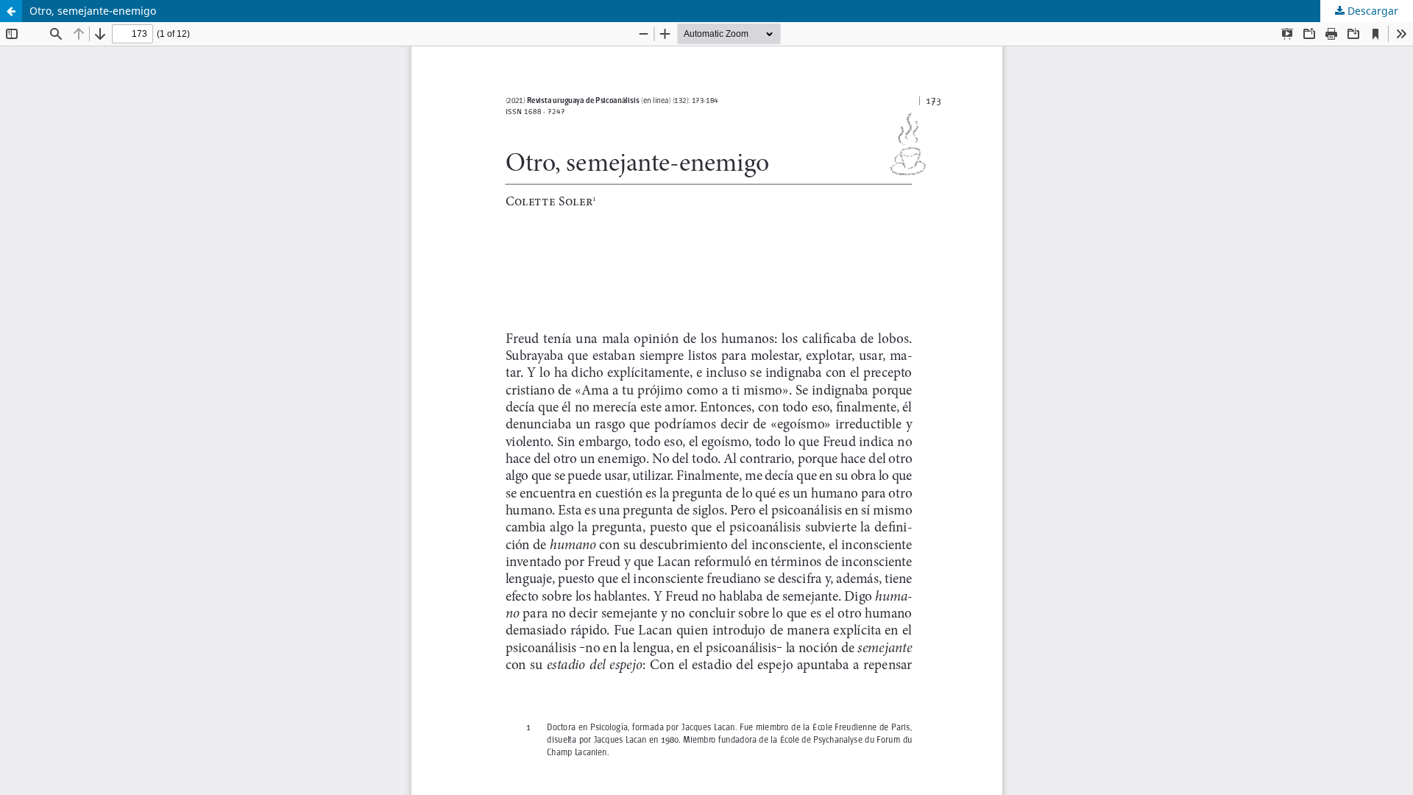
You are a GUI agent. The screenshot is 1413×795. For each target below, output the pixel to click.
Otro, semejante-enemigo (92, 11)
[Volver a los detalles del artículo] (11, 11)
